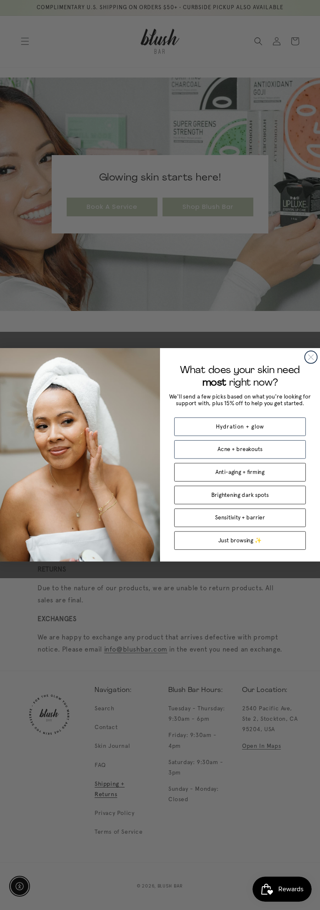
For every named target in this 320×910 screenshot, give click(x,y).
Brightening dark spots (240, 494)
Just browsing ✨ (240, 540)
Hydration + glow (240, 427)
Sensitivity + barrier (240, 517)
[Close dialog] (311, 357)
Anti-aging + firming (240, 472)
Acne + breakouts (240, 449)
